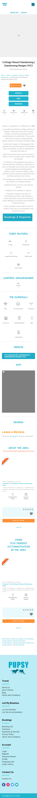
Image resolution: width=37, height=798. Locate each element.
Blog (4, 693)
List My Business (9, 710)
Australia (14, 75)
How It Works (7, 690)
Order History (8, 764)
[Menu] (33, 4)
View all (18, 527)
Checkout (6, 729)
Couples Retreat (7, 645)
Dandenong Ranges (19, 643)
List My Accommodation (12, 712)
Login (4, 751)
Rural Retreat (20, 645)
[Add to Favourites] (24, 86)
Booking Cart (7, 727)
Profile (4, 759)
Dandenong (29, 643)
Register (5, 754)
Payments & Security (11, 732)
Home (3, 75)
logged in (15, 436)
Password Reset (9, 757)
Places (8, 75)
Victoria (21, 75)
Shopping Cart (8, 762)
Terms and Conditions (11, 695)
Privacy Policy (8, 734)
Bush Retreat (6, 639)
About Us (6, 687)
